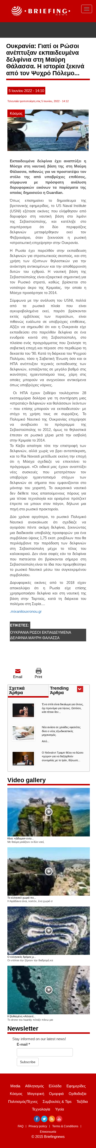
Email (17, 677)
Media (15, 1086)
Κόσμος (16, 113)
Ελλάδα (55, 1086)
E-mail (23, 1044)
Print (38, 677)
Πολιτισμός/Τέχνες (23, 1101)
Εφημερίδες (76, 1086)
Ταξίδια (82, 1101)
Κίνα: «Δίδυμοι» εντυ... (20, 838)
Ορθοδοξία (77, 1094)
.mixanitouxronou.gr (26, 611)
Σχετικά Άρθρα (17, 690)
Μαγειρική (35, 1094)
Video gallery (26, 780)
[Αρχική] (40, 11)
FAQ (20, 1126)
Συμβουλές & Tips (57, 1101)
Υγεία (59, 1109)
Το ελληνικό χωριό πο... (21, 897)
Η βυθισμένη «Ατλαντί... (21, 1016)
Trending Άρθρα (66, 691)
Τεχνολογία (41, 1109)
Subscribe (27, 1062)
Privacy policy (38, 1126)
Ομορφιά (56, 1094)
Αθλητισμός (34, 1086)
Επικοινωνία (48, 1131)
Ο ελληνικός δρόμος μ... (21, 956)
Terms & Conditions (65, 1126)
